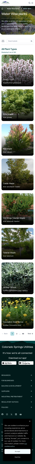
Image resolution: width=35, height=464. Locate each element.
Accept (17, 451)
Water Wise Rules (13, 9)
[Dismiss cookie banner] (30, 421)
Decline (17, 457)
